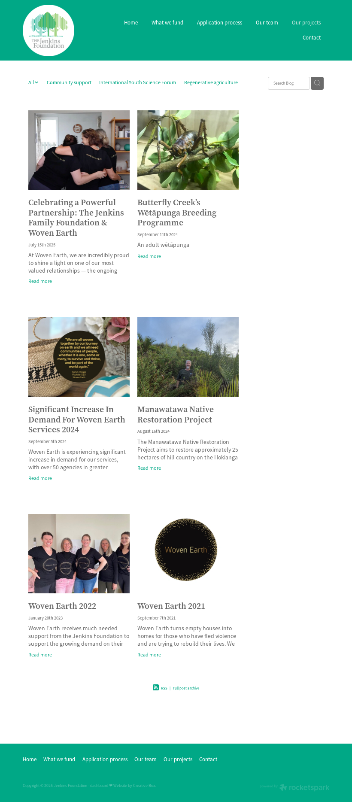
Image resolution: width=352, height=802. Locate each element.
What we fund (167, 22)
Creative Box (144, 785)
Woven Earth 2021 (171, 605)
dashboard (99, 785)
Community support (69, 82)
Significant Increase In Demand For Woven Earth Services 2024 (76, 419)
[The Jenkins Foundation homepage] (53, 30)
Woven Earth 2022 (62, 605)
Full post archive (186, 688)
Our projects (306, 22)
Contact (312, 37)
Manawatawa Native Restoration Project (175, 414)
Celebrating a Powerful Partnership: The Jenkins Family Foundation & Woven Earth (76, 217)
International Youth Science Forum (137, 82)
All (31, 82)
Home (131, 22)
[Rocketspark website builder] (295, 788)
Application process (219, 22)
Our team (267, 22)
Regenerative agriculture (211, 82)
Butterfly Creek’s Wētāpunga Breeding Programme (176, 212)
